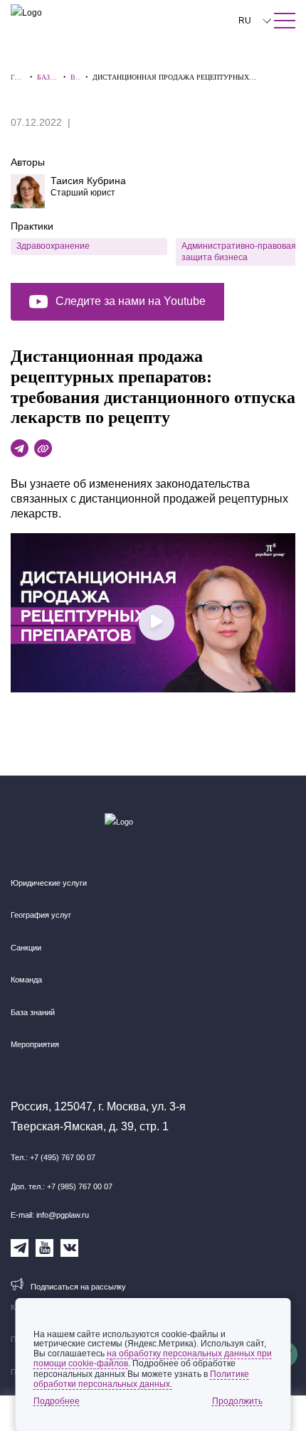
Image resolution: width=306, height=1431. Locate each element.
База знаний (33, 1012)
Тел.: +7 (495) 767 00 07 (53, 1157)
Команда (26, 979)
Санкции (26, 947)
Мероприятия (35, 1044)
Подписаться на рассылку (78, 1286)
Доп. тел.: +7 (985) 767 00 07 (61, 1186)
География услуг (41, 915)
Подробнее (56, 1401)
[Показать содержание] (284, 20)
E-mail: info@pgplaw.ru (50, 1215)
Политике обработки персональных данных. (141, 1379)
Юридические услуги (49, 883)
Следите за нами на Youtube (131, 301)
